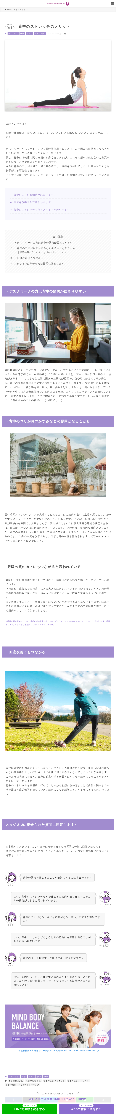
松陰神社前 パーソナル (78, 1081)
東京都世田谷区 (16, 1081)
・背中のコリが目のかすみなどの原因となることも (45, 248)
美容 (37, 33)
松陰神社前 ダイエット (54, 1081)
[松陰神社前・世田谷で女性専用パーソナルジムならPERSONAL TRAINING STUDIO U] (58, 3)
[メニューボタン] (112, 3)
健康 (22, 33)
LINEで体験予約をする (29, 1109)
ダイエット (13, 33)
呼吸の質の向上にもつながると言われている (43, 252)
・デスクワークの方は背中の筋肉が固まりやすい (43, 242)
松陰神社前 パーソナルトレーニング (22, 1085)
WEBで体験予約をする (86, 1109)
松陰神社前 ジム (33, 1081)
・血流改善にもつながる (29, 258)
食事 (43, 33)
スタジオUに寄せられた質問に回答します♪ (40, 263)
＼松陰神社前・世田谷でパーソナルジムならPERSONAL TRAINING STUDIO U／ (58, 1050)
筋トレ (29, 33)
